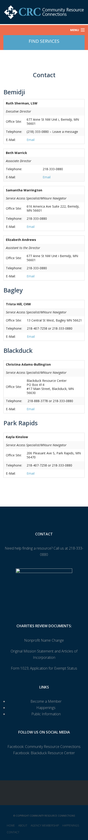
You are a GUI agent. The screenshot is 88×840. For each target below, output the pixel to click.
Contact (13, 832)
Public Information (46, 713)
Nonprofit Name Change (44, 640)
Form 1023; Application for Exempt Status (44, 668)
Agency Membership (45, 825)
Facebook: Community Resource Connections (44, 746)
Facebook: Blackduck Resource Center (44, 752)
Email (31, 140)
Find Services (44, 41)
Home (11, 825)
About (22, 825)
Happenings (46, 707)
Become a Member (46, 701)
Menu (74, 30)
